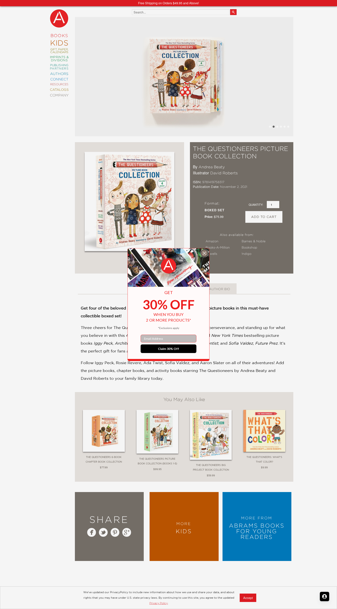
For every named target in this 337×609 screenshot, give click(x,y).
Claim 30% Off (168, 348)
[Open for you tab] (324, 596)
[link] (168, 266)
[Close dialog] (204, 253)
